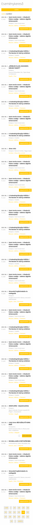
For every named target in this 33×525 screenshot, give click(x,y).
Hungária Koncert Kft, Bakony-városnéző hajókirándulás (19, 298)
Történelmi (22, 25)
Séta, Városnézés (18, 301)
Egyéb (10, 76)
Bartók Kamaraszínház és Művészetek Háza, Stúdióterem (19, 429)
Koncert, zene (12, 445)
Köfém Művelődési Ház (24, 443)
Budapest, (11, 23)
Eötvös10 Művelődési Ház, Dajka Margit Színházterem (19, 73)
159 (14, 517)
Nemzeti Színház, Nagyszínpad (22, 151)
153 (14, 512)
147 (14, 508)
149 (23, 508)
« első (6, 508)
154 (19, 512)
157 (6, 517)
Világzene (20, 445)
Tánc (15, 76)
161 (23, 517)
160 (19, 517)
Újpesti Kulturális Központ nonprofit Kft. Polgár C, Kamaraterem (19, 411)
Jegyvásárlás (24, 29)
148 (19, 508)
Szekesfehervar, (13, 443)
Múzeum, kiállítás (13, 25)
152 (10, 512)
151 (6, 512)
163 (11, 521)
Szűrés (16, 10)
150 (28, 508)
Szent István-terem (19, 23)
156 (28, 512)
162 (28, 517)
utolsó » (20, 521)
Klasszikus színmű (20, 153)
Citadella (16, 55)
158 (10, 517)
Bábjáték (17, 432)
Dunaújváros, (12, 426)
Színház (11, 153)
